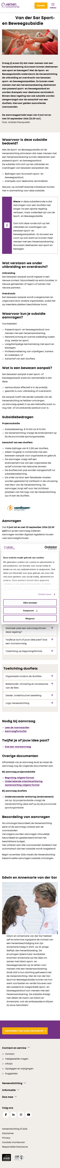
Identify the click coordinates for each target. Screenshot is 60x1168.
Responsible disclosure (15, 1147)
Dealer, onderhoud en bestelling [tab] (23, 695)
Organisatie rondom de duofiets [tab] (23, 676)
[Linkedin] (13, 1115)
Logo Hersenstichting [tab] (17, 703)
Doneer (41, 5)
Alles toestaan (30, 603)
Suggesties (11, 1073)
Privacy (6, 1138)
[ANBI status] (6, 1157)
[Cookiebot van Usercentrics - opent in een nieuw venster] (44, 548)
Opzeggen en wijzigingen (19, 1069)
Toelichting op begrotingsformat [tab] (24, 651)
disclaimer (8, 1133)
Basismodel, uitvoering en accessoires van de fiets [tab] (27, 686)
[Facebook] (6, 1115)
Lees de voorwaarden (17, 727)
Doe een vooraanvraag (18, 747)
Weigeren (30, 618)
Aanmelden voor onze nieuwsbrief (24, 1031)
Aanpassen (28, 610)
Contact (9, 1054)
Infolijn (9, 1064)
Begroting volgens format (20, 778)
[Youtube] (28, 1115)
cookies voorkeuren (13, 1142)
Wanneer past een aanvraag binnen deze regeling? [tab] (26, 630)
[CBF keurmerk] (19, 1157)
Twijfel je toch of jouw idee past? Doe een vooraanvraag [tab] (26, 642)
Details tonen (44, 594)
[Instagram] (21, 1115)
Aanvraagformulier (16, 731)
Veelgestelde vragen (16, 1059)
